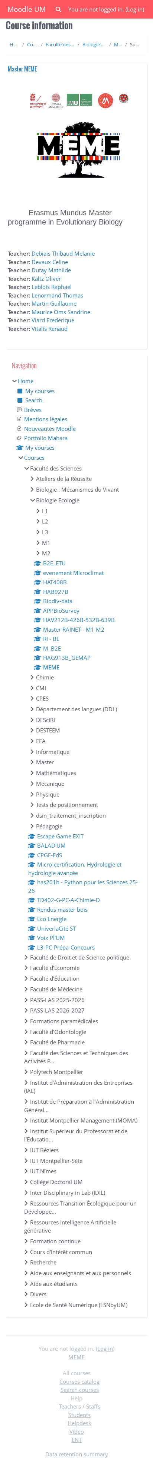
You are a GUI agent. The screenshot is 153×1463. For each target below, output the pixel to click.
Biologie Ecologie (94, 44)
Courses (32, 44)
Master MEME (22, 69)
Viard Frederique (53, 320)
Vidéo (76, 1431)
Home (14, 44)
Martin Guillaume (54, 303)
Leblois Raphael (52, 286)
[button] (58, 9)
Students (79, 1415)
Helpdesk (79, 1423)
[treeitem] (76, 843)
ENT (77, 1439)
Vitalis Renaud (50, 328)
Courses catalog (79, 1381)
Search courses (80, 1389)
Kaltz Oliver (46, 278)
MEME (118, 44)
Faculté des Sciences (60, 44)
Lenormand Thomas (57, 295)
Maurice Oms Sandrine (61, 312)
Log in (135, 9)
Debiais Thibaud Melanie (63, 253)
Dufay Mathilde (51, 270)
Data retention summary (76, 1454)
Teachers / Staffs (79, 1406)
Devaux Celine (50, 262)
